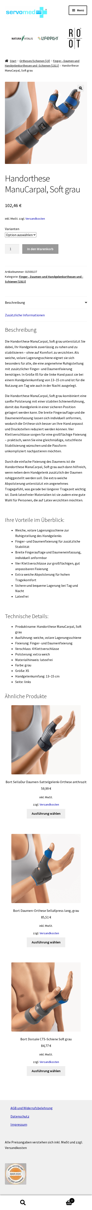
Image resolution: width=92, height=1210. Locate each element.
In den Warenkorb (40, 249)
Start (13, 61)
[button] (80, 88)
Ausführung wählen (46, 813)
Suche (23, 1202)
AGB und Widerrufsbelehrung (31, 1108)
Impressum (18, 1124)
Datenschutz (19, 1116)
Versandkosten (35, 218)
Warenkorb (59, 1199)
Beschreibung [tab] (15, 302)
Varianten (12, 229)
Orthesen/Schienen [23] (34, 61)
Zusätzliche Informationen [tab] (25, 315)
